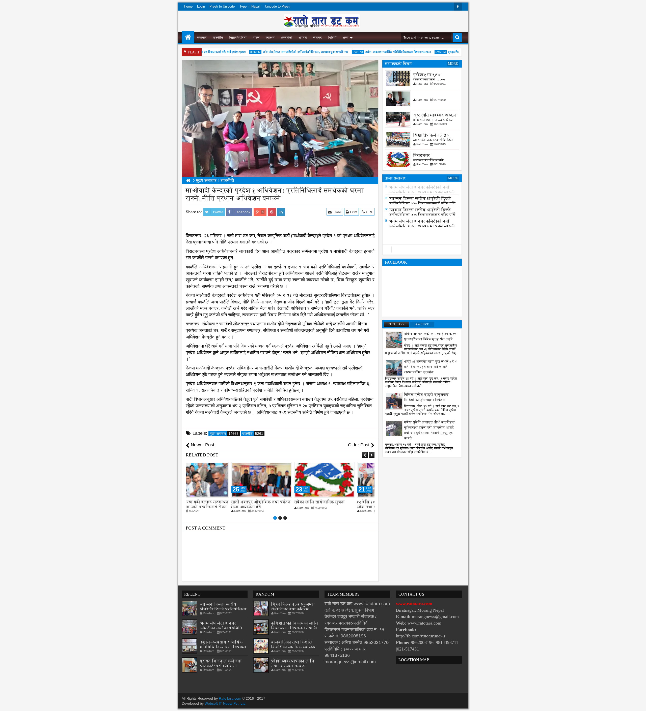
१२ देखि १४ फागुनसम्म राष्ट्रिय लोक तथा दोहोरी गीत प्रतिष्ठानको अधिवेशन (341, 507)
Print (353, 212)
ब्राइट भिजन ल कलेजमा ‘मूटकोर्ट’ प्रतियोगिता (221, 663)
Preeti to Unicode (222, 6)
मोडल (256, 37)
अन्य (345, 37)
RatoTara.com (230, 698)
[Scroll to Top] (638, 703)
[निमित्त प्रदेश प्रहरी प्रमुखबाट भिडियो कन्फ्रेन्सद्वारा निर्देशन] (394, 400)
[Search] (457, 37)
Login (201, 6)
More (453, 64)
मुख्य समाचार (224, 433)
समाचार (202, 37)
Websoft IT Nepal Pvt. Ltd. (226, 703)
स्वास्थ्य (270, 37)
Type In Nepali (249, 6)
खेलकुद (317, 37)
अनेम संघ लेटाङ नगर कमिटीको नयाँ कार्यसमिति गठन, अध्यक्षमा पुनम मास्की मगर (292, 52)
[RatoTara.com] (188, 37)
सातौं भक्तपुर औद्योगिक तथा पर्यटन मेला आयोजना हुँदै (217, 504)
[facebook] (458, 7)
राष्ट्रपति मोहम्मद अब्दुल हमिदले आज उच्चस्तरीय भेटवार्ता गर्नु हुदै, (434, 120)
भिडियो (332, 37)
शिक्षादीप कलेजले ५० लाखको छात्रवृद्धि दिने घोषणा (433, 140)
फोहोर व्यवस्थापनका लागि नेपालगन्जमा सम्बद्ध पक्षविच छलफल (293, 666)
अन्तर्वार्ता (286, 37)
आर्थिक (303, 37)
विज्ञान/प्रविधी (238, 37)
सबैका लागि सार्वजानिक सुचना (275, 502)
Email (336, 212)
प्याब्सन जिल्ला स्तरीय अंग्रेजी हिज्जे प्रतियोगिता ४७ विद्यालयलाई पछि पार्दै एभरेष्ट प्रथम (422, 205)
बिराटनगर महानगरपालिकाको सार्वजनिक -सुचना (428, 160)
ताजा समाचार (395, 178)
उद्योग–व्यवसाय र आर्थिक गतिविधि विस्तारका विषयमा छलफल (385, 52)
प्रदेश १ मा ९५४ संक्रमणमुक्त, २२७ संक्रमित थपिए (429, 79)
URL (369, 212)
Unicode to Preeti (277, 6)
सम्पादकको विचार (398, 63)
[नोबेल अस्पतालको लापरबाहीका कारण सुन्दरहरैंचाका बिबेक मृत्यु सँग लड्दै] (394, 340)
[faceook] (422, 249)
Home (188, 6)
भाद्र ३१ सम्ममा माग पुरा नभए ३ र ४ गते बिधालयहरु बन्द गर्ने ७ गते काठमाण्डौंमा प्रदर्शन (430, 367)
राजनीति (218, 37)
